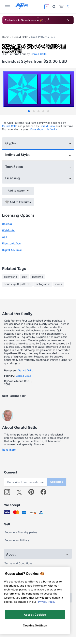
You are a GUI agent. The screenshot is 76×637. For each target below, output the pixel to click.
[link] (61, 6)
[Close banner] (68, 20)
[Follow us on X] (20, 492)
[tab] (28, 111)
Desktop (7, 224)
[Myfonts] (21, 8)
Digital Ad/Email (12, 250)
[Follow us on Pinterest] (32, 492)
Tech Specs (14, 166)
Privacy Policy (46, 602)
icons (58, 284)
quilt (24, 276)
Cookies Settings (35, 625)
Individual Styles (17, 154)
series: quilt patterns (17, 284)
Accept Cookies (35, 614)
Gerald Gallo (20, 37)
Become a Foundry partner (21, 532)
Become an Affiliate (16, 540)
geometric (10, 276)
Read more (9, 449)
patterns (37, 276)
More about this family (43, 129)
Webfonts (8, 230)
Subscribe (56, 482)
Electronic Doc (11, 243)
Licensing (12, 178)
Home (6, 37)
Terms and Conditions (18, 563)
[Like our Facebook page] (45, 492)
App (4, 237)
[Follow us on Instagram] (8, 492)
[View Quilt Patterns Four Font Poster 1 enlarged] (38, 89)
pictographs (42, 284)
